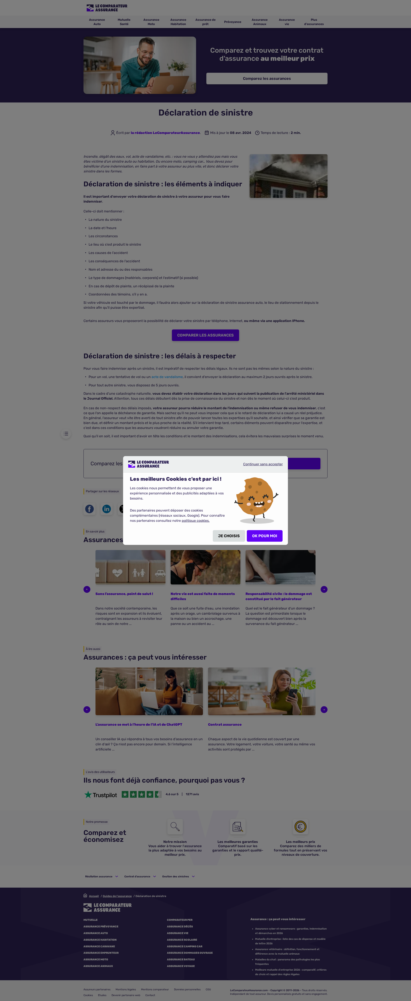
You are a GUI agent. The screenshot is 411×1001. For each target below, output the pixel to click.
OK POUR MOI (264, 536)
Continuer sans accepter (259, 465)
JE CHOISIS (229, 536)
